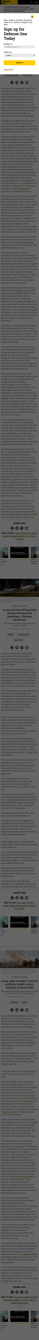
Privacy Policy (8, 70)
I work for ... (8, 52)
